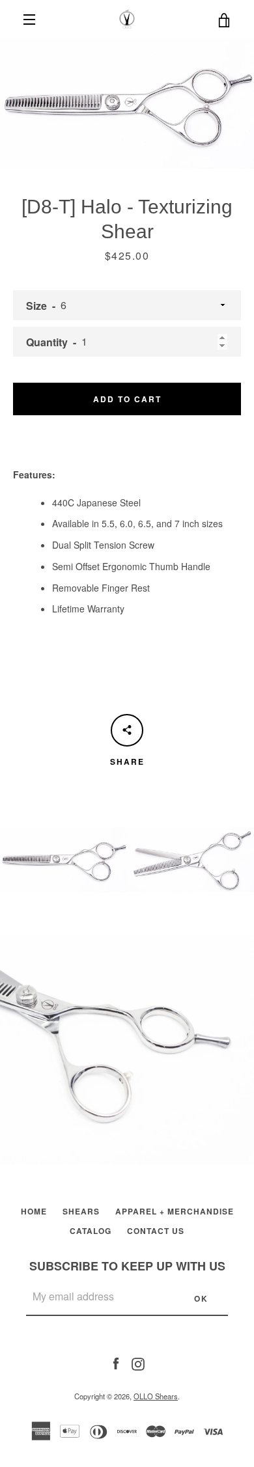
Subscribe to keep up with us (127, 1265)
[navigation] (29, 19)
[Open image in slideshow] (127, 104)
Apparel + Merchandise (174, 1211)
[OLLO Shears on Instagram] (138, 1362)
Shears (81, 1211)
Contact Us (155, 1231)
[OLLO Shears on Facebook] (115, 1362)
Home (34, 1211)
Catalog (90, 1231)
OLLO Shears (156, 1396)
